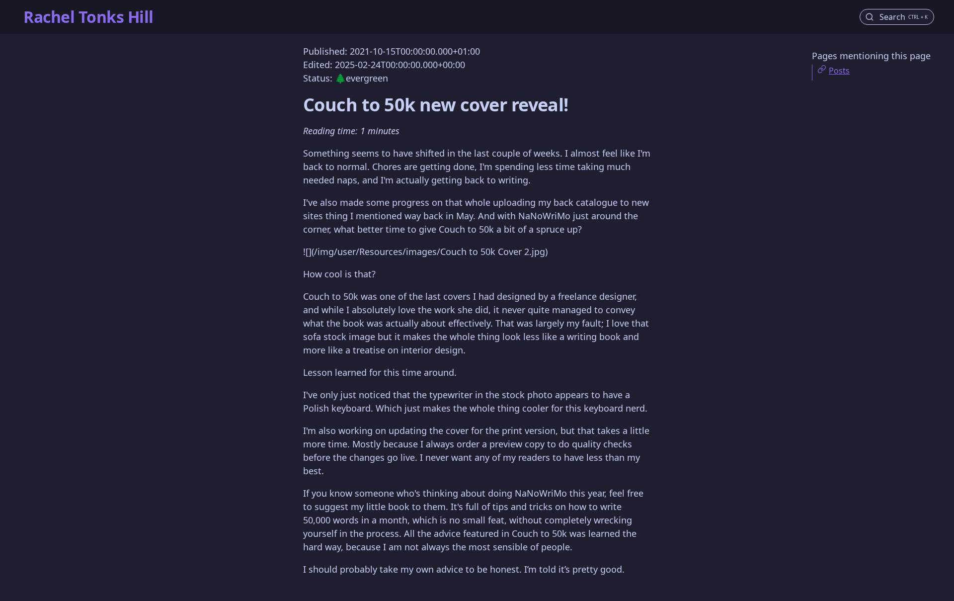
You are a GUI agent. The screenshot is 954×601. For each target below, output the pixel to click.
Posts (839, 70)
